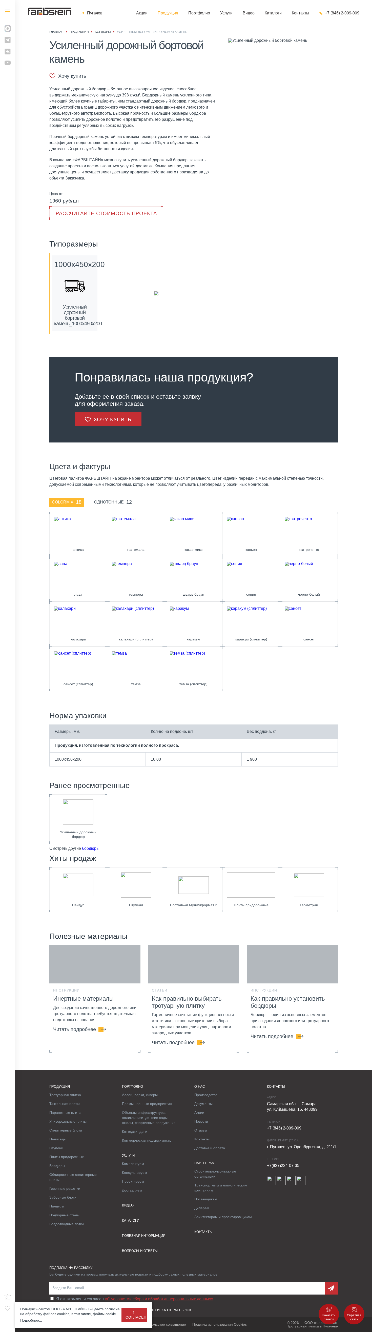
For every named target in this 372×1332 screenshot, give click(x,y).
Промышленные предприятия (147, 1104)
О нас (199, 1086)
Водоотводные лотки (66, 1224)
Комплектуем (133, 1164)
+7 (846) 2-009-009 (342, 13)
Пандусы (56, 1206)
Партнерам (204, 1163)
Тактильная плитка (64, 1104)
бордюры (90, 848)
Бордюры (57, 1166)
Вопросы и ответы (140, 1251)
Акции (142, 13)
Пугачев (94, 13)
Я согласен (136, 1314)
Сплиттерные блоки (65, 1130)
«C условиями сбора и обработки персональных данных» (159, 1299)
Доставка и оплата (209, 1148)
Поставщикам (205, 1199)
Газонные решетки (64, 1188)
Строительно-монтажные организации (215, 1173)
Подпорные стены (64, 1215)
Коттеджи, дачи (134, 1131)
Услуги (226, 13)
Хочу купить (72, 75)
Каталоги (273, 13)
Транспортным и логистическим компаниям (220, 1187)
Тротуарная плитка (65, 1095)
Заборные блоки (62, 1197)
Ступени (56, 1148)
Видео (249, 13)
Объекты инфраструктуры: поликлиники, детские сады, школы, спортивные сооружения (149, 1118)
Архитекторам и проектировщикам (223, 1217)
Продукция (168, 13)
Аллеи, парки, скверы (140, 1095)
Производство (205, 1095)
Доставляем (132, 1190)
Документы (203, 1104)
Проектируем (133, 1181)
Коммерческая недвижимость (146, 1140)
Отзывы (200, 1130)
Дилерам (201, 1208)
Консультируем (134, 1172)
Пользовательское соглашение (160, 1324)
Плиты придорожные (66, 1157)
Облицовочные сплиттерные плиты (73, 1177)
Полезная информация (143, 1236)
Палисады (57, 1139)
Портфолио (199, 13)
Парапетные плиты (65, 1113)
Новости (201, 1121)
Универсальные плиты (68, 1121)
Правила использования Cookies (219, 1324)
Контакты (300, 13)
